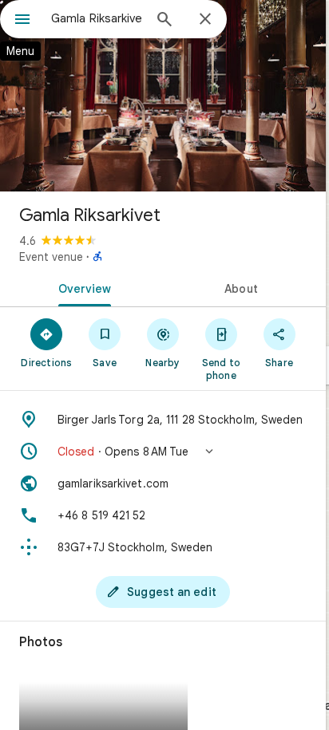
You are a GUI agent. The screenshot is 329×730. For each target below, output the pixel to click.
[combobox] (96, 18)
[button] (163, 452)
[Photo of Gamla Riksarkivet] (163, 95)
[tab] (81, 287)
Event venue (51, 257)
